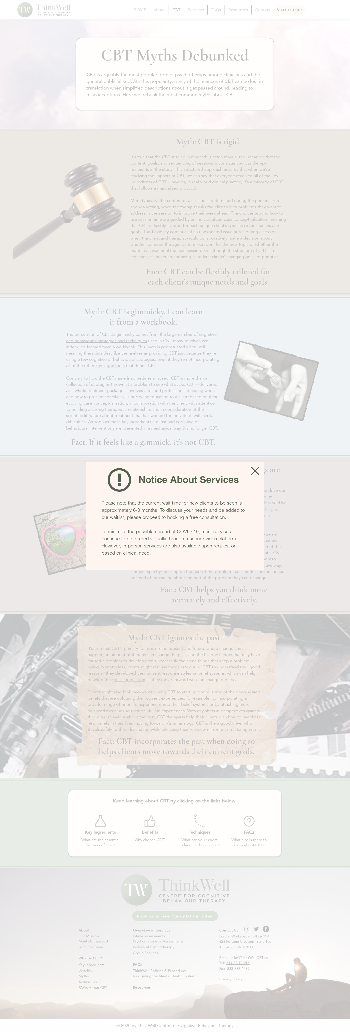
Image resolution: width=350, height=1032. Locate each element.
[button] (255, 471)
